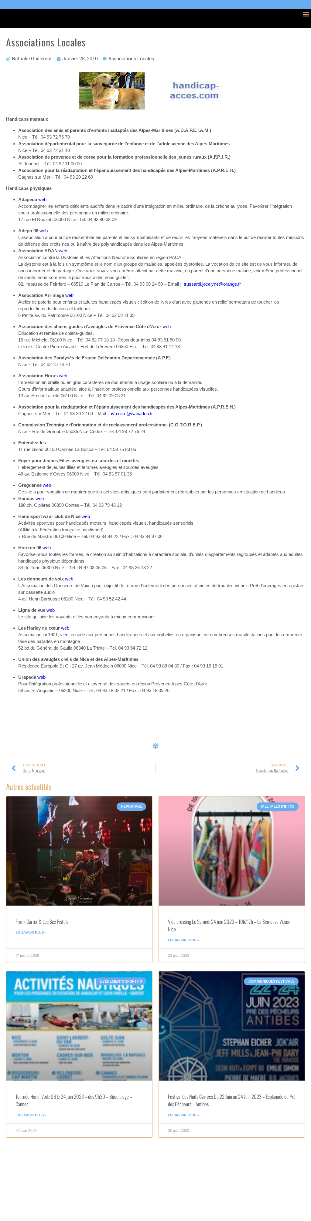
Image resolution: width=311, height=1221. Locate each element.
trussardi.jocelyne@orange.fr (212, 284)
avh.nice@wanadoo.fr (131, 413)
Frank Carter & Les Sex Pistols (41, 921)
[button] (306, 14)
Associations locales (131, 59)
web (42, 199)
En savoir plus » (30, 932)
